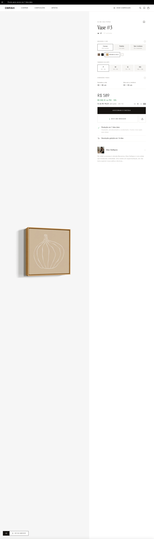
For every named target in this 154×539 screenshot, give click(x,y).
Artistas (54, 8)
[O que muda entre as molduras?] (145, 41)
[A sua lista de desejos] (144, 8)
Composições (40, 8)
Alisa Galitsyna (104, 22)
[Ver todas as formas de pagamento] (139, 104)
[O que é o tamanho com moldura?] (145, 78)
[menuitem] (24, 8)
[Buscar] (140, 8)
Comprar (24, 8)
